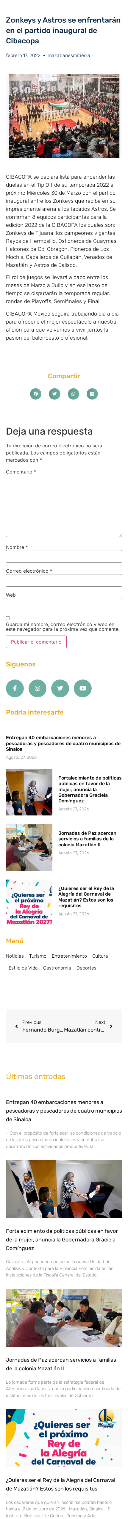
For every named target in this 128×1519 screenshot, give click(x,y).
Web (11, 595)
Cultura (100, 956)
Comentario (21, 471)
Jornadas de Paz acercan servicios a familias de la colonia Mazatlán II (87, 838)
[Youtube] (83, 688)
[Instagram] (37, 688)
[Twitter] (60, 688)
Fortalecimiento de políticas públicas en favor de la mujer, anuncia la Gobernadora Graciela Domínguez (90, 789)
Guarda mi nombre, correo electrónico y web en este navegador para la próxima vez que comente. (63, 626)
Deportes (86, 968)
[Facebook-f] (15, 688)
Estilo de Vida (23, 968)
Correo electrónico (29, 570)
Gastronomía (57, 968)
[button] (35, 394)
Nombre (17, 547)
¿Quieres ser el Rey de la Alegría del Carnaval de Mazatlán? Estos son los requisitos (86, 897)
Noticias (15, 956)
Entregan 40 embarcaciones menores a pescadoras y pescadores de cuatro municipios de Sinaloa (63, 743)
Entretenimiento (69, 956)
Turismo (37, 956)
